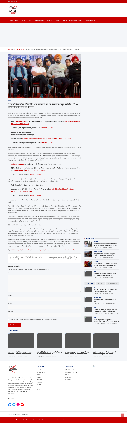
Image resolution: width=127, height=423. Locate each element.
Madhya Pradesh (98, 251)
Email (10, 303)
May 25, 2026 (98, 247)
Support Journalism (71, 372)
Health (95, 287)
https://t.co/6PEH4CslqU (20, 124)
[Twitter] (115, 1)
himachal (67, 250)
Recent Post (90, 239)
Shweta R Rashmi (107, 247)
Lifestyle (49, 20)
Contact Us (68, 377)
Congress (55, 250)
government (61, 250)
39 (117, 303)
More (80, 20)
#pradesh (28, 250)
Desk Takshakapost (25, 110)
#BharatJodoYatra (21, 121)
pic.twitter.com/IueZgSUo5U (35, 170)
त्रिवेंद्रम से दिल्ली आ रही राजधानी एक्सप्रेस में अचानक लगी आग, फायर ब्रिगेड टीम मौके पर (104, 254)
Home (11, 20)
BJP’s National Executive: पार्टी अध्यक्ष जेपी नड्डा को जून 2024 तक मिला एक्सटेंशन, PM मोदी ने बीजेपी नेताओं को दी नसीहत (62, 258)
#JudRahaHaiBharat (72, 121)
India (16, 20)
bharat (50, 250)
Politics (39, 384)
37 (117, 313)
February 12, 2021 (99, 303)
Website (10, 311)
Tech (29, 20)
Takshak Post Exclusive (69, 20)
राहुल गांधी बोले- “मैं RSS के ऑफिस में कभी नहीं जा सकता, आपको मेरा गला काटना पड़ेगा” (27, 258)
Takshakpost (18, 420)
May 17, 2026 (98, 257)
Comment (11, 273)
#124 (12, 250)
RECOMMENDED (14, 330)
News (23, 20)
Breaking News (97, 297)
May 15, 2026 (98, 267)
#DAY (15, 250)
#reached (33, 250)
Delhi (95, 271)
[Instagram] (113, 1)
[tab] (89, 283)
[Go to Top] (122, 415)
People (72, 250)
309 (116, 293)
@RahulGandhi (17, 170)
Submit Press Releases (71, 370)
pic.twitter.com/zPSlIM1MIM (21, 191)
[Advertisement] (63, 35)
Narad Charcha (90, 20)
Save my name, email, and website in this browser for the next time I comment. (33, 319)
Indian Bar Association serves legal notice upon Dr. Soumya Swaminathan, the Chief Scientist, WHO (106, 292)
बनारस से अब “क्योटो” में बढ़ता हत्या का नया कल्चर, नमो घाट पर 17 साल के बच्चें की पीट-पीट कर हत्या (105, 244)
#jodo (23, 250)
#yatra (46, 250)
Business (39, 382)
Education (96, 261)
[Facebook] (111, 1)
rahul (76, 250)
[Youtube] (118, 1)
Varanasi (96, 241)
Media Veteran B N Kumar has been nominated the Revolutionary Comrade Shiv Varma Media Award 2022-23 (106, 312)
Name (10, 295)
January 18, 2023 (13, 110)
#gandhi (19, 250)
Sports (39, 375)
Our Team (68, 379)
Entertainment (39, 20)
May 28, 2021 (98, 293)
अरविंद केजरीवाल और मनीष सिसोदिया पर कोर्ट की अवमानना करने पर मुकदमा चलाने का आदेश (105, 274)
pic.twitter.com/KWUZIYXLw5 (61, 139)
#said (43, 250)
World (38, 387)
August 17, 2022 (99, 313)
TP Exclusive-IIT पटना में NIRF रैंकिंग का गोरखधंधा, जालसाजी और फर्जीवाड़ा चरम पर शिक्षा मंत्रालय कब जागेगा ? (105, 265)
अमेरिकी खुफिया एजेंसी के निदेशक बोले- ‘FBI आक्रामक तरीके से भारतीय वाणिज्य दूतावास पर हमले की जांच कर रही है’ (106, 321)
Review (58, 20)
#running (39, 250)
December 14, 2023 (100, 323)
